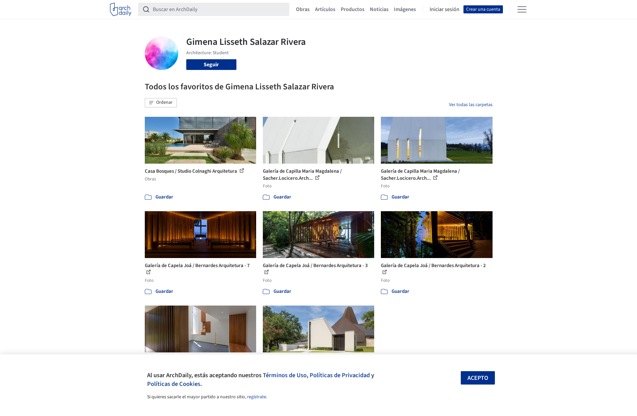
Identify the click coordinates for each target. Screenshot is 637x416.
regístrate (256, 397)
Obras (303, 9)
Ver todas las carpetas (471, 104)
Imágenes (405, 9)
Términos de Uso (285, 375)
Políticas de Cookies (173, 384)
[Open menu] (522, 9)
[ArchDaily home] (120, 9)
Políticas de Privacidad (340, 375)
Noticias (379, 9)
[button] (161, 102)
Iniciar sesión (444, 9)
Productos (352, 9)
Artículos (325, 9)
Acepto (477, 378)
